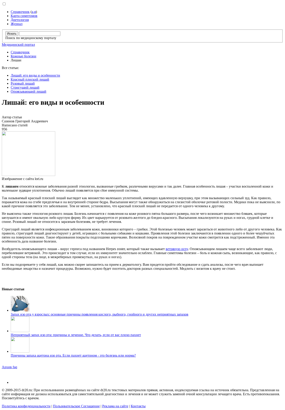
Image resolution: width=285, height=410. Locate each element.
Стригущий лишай (25, 87)
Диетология (20, 20)
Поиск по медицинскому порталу (30, 38)
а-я (34, 12)
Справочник (20, 12)
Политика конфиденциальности (26, 406)
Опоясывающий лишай (28, 91)
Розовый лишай (23, 83)
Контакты (138, 406)
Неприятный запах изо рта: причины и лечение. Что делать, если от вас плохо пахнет (76, 335)
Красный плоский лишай (30, 79)
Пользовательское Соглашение (76, 406)
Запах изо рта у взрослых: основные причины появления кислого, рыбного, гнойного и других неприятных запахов (99, 314)
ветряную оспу (177, 249)
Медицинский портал (18, 44)
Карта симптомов (24, 16)
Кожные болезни (23, 56)
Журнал (16, 24)
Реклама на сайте (115, 406)
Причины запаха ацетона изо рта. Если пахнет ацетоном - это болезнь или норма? (73, 355)
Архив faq (9, 367)
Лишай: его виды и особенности (35, 75)
